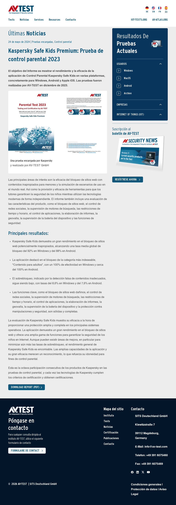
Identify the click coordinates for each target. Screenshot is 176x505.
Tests (11, 19)
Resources (54, 19)
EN (153, 11)
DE (147, 11)
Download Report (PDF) (25, 387)
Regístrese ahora (126, 179)
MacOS (127, 78)
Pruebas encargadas (42, 42)
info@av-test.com (156, 447)
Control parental (63, 42)
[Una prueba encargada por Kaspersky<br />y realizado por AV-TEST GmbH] (57, 123)
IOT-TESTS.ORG (139, 19)
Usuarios (122, 64)
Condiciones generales (146, 484)
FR (160, 11)
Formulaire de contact (25, 450)
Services (39, 19)
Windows (128, 70)
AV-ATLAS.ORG (160, 19)
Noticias (24, 19)
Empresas (122, 104)
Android (128, 85)
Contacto (70, 19)
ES (166, 11)
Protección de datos (144, 489)
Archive (128, 93)
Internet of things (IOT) (130, 114)
